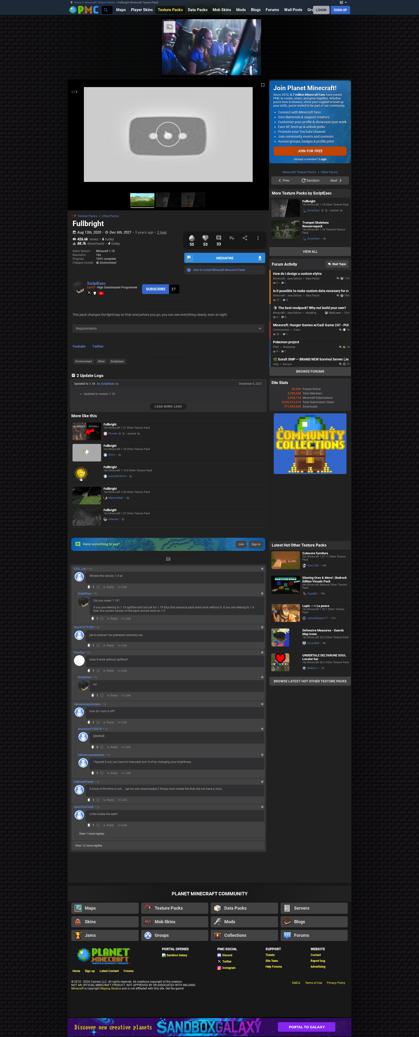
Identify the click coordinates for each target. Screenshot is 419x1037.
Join (241, 544)
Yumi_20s (313, 565)
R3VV (111, 455)
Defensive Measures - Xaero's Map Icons (323, 632)
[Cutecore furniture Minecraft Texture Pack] (285, 561)
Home (77, 2)
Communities (281, 329)
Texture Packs (87, 216)
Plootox (79, 652)
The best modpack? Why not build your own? (312, 308)
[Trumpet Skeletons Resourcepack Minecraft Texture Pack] (285, 233)
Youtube (79, 346)
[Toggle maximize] (263, 85)
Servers (287, 364)
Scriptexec (117, 361)
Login (323, 159)
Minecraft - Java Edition (287, 278)
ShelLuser (335, 312)
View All (310, 251)
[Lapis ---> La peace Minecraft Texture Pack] (285, 614)
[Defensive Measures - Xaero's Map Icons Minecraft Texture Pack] (285, 639)
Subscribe (155, 289)
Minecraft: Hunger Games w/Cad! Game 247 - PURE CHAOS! (310, 325)
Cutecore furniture (315, 553)
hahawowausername (87, 704)
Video (296, 329)
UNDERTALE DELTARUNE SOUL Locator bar (324, 657)
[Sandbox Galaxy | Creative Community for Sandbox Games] (209, 1027)
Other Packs (110, 216)
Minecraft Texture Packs (100, 2)
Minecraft (77, 988)
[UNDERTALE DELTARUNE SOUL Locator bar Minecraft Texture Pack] (285, 664)
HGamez (113, 519)
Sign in (255, 544)
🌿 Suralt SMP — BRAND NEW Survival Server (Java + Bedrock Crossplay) (310, 359)
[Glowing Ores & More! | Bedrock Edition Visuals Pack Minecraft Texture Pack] (285, 588)
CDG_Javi (80, 569)
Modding (311, 312)
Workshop (289, 347)
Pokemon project (286, 342)
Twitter (98, 346)
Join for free (310, 151)
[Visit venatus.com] (251, 67)
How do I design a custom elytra (297, 274)
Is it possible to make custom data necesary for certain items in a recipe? (310, 291)
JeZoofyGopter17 (317, 618)
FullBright (110, 467)
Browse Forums (310, 371)
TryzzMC (312, 593)
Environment (83, 361)
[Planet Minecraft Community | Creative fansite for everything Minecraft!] (103, 956)
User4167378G (84, 627)
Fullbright (110, 424)
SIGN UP (340, 10)
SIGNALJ (312, 668)
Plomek (112, 433)
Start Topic (339, 264)
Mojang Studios (110, 988)
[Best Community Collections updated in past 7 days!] (310, 473)
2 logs (162, 232)
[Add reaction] (98, 587)
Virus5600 (313, 643)
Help (276, 364)
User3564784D (84, 807)
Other (101, 361)
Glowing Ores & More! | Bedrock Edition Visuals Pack (324, 579)
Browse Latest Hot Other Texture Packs (310, 681)
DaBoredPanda (83, 782)
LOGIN (321, 10)
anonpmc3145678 (90, 729)
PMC (276, 347)
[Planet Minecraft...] (105, 10)
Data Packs (313, 278)
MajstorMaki (115, 497)
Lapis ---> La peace (315, 606)
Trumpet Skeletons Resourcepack (315, 224)
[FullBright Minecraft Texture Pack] (87, 474)
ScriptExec (96, 283)
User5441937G (117, 476)
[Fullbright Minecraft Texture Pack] (87, 431)
